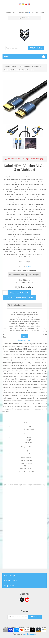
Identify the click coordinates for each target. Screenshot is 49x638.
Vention (28, 266)
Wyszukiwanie (36, 48)
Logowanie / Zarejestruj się (16, 12)
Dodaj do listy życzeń (19, 305)
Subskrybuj (35, 617)
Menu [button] (6, 57)
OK (24, 336)
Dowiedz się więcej (24, 340)
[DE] (23, 4)
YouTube (27, 599)
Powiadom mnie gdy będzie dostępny (26, 275)
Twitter (22, 599)
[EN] (20, 4)
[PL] (26, 4)
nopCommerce (29, 634)
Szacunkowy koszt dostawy (19, 298)
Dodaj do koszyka (19, 293)
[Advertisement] (24, 544)
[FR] (29, 4)
